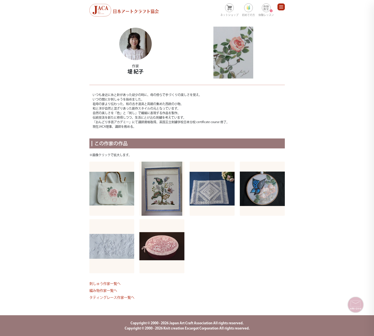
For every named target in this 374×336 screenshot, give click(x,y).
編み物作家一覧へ (103, 290)
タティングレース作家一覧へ (111, 297)
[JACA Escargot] (124, 10)
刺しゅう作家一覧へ (105, 283)
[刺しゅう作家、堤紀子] (135, 44)
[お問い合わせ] (356, 305)
